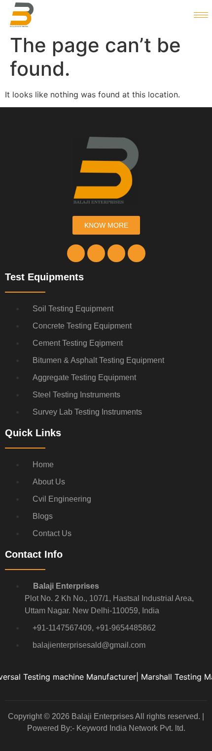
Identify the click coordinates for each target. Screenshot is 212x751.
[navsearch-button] (171, 15)
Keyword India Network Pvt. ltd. (130, 728)
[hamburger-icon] (201, 15)
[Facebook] (76, 253)
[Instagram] (96, 253)
